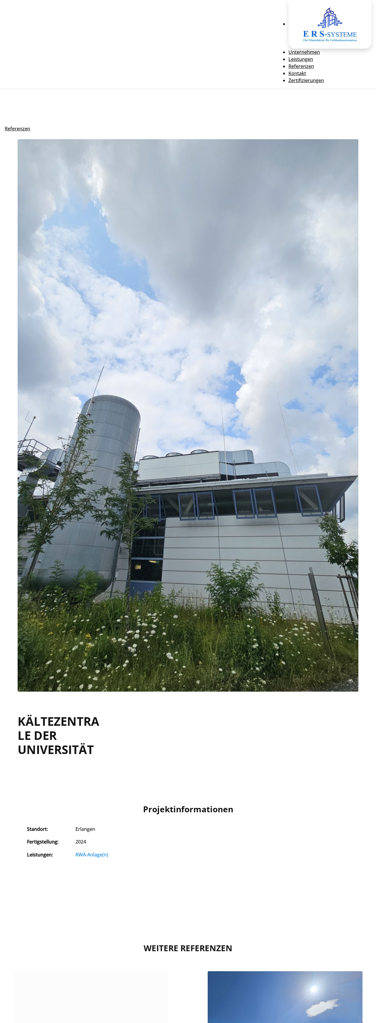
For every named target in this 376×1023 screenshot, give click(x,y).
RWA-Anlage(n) (91, 854)
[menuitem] (330, 24)
